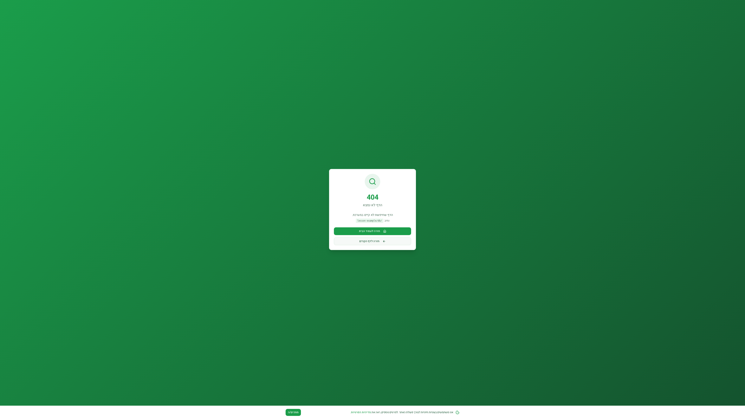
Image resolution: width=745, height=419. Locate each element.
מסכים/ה (293, 412)
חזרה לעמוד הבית (369, 231)
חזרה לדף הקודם (369, 241)
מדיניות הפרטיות (361, 412)
